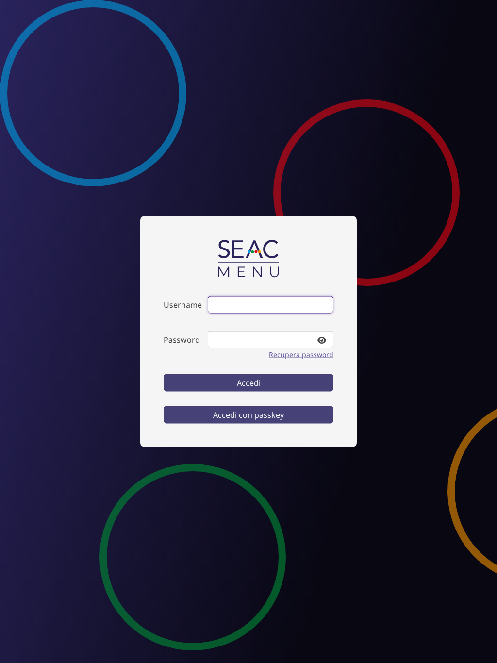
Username (183, 304)
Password (182, 339)
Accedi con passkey (248, 415)
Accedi (249, 383)
